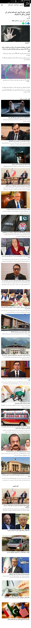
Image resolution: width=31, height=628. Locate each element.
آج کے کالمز (10, 5)
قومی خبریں (22, 21)
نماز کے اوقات (12, 1)
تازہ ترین (21, 5)
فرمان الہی (19, 1)
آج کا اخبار (16, 5)
